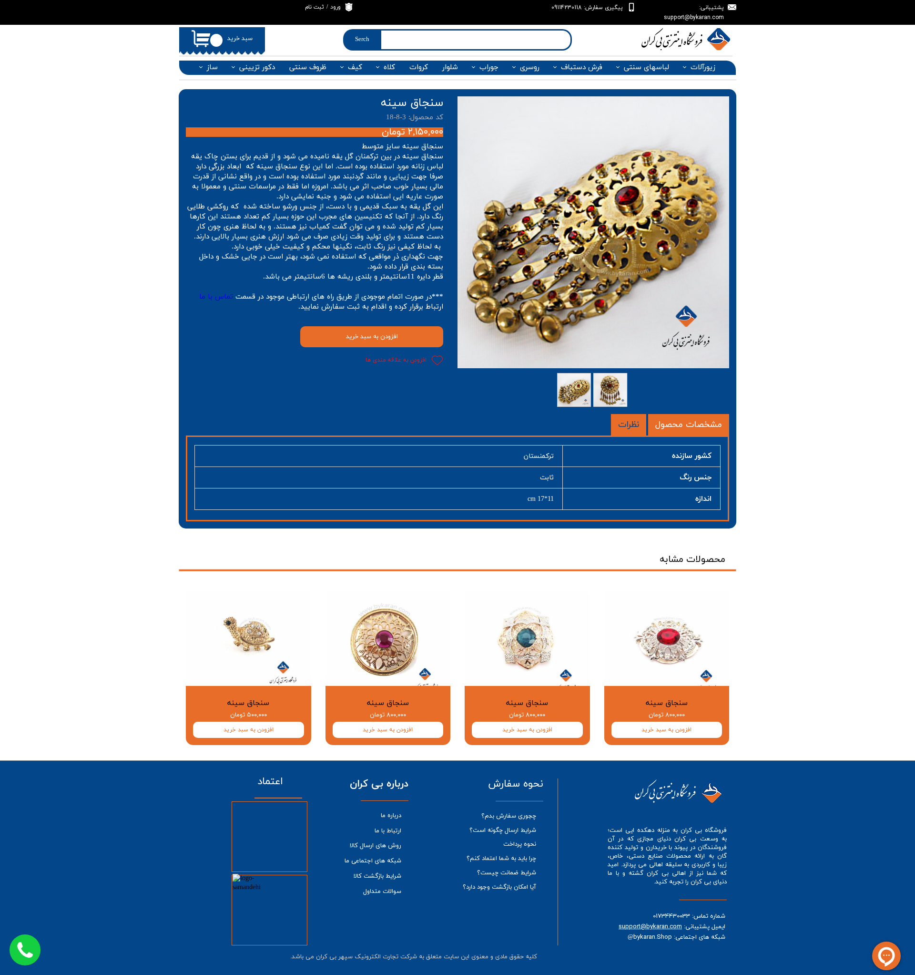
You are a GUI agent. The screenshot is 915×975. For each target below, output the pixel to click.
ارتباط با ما (388, 831)
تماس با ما (216, 297)
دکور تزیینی (257, 67)
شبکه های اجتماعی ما (373, 861)
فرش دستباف (581, 67)
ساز (212, 67)
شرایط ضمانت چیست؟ (506, 873)
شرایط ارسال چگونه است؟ (502, 830)
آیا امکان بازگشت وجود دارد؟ (499, 887)
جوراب (488, 67)
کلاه (389, 67)
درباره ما (391, 815)
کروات (418, 67)
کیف (355, 67)
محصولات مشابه (692, 559)
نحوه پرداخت (519, 844)
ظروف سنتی (307, 67)
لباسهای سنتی (646, 67)
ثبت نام (314, 7)
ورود (335, 7)
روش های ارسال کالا (375, 845)
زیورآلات (703, 67)
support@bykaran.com (650, 926)
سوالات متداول (382, 891)
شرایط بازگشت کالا (377, 876)
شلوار (450, 67)
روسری (529, 67)
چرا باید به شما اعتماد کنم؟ (501, 858)
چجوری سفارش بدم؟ (508, 816)
